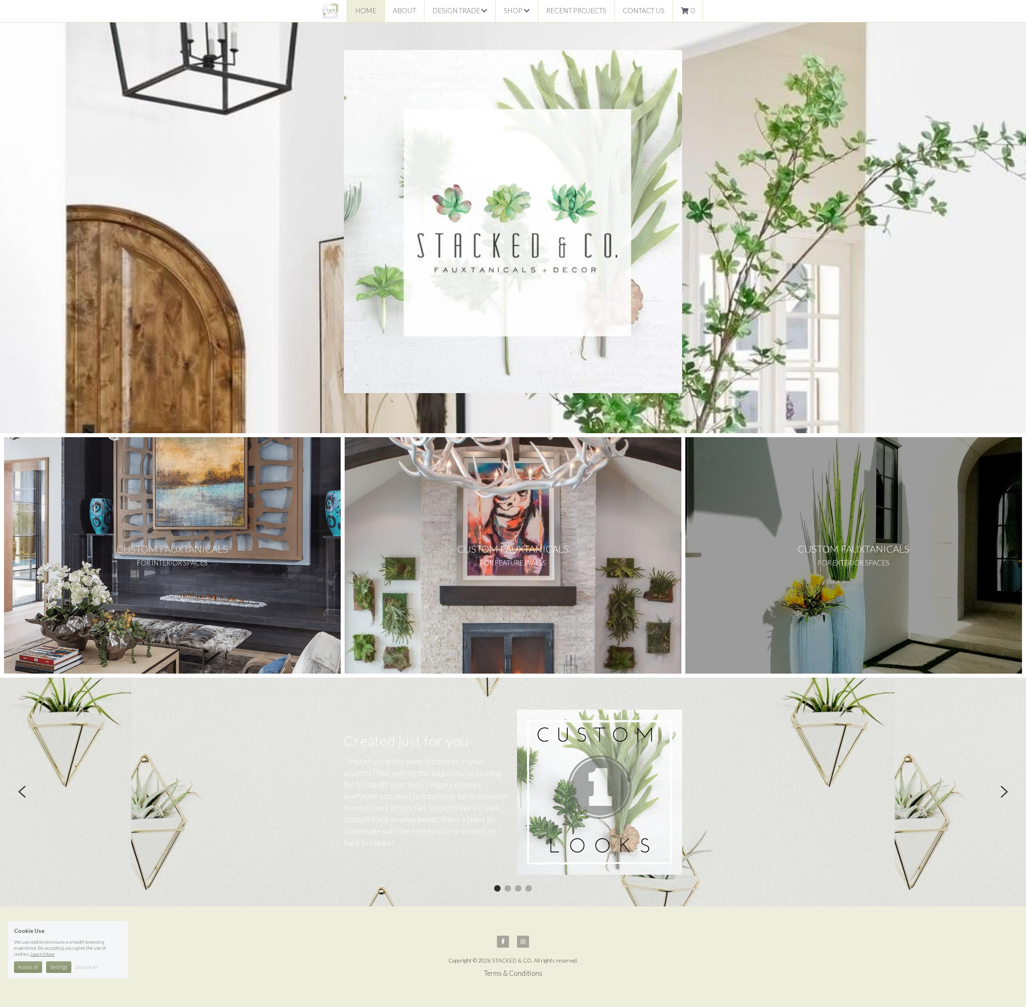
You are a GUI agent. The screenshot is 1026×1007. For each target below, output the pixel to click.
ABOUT (404, 10)
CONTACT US (643, 10)
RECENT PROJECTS (576, 10)
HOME (365, 10)
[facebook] (503, 942)
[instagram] (523, 942)
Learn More (42, 954)
